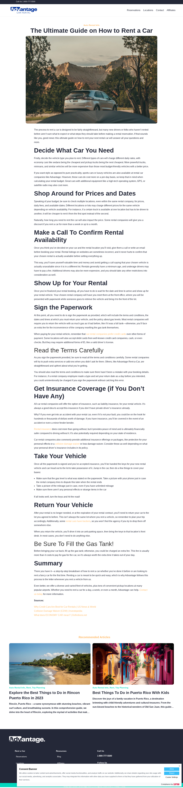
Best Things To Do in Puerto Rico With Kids (131, 693)
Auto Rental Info (91, 25)
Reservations (133, 10)
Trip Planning (38, 687)
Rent (28, 687)
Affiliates (171, 10)
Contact (160, 10)
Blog (59, 757)
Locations (148, 10)
